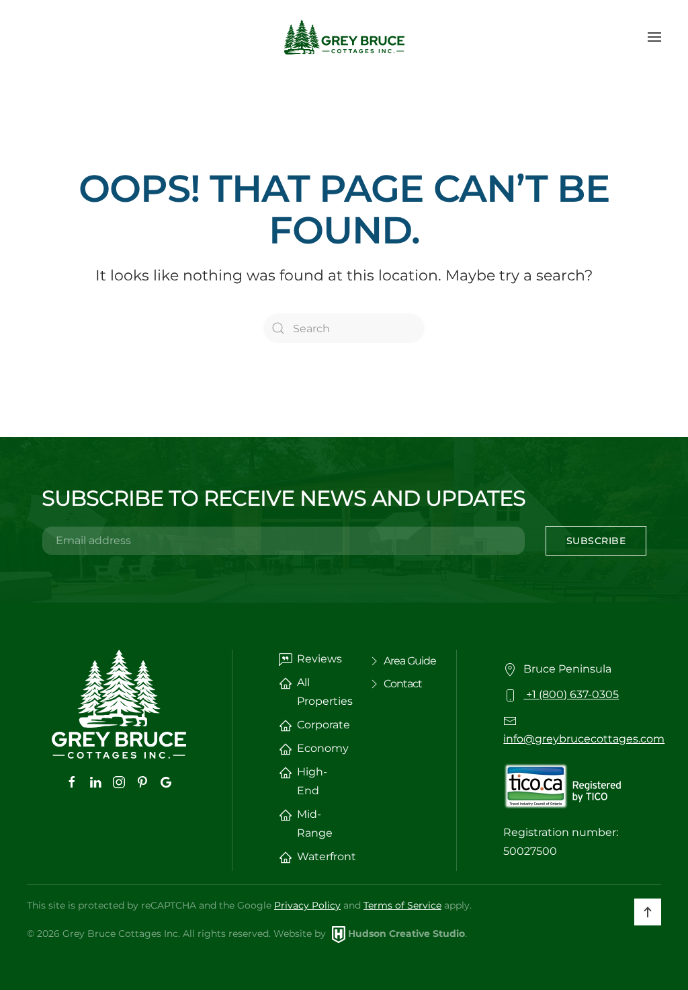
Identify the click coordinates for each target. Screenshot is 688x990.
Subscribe (596, 541)
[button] (654, 37)
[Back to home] (344, 37)
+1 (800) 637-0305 (571, 694)
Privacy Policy (307, 905)
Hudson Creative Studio (406, 933)
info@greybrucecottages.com (583, 738)
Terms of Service (402, 905)
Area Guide (410, 660)
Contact (403, 683)
